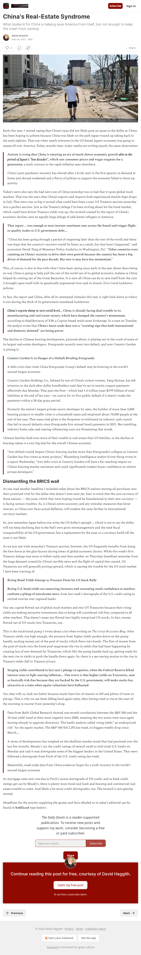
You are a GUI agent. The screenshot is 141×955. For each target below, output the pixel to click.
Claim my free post (70, 885)
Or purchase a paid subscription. (70, 894)
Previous (17, 913)
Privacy (69, 928)
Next (126, 913)
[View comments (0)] (19, 48)
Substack (52, 947)
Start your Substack (60, 938)
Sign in (131, 6)
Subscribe (115, 6)
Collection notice (95, 928)
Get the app (88, 938)
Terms (79, 928)
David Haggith (20, 35)
